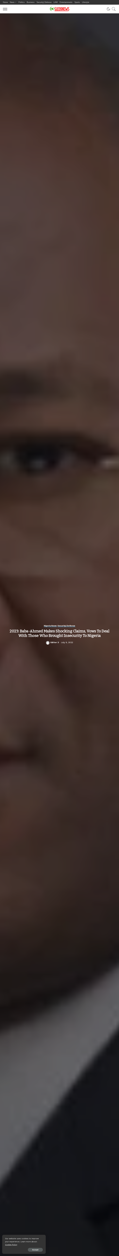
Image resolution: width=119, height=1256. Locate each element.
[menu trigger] (6, 9)
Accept (35, 1250)
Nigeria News (50, 626)
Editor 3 (55, 642)
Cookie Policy (11, 1245)
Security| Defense (66, 626)
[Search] (113, 9)
